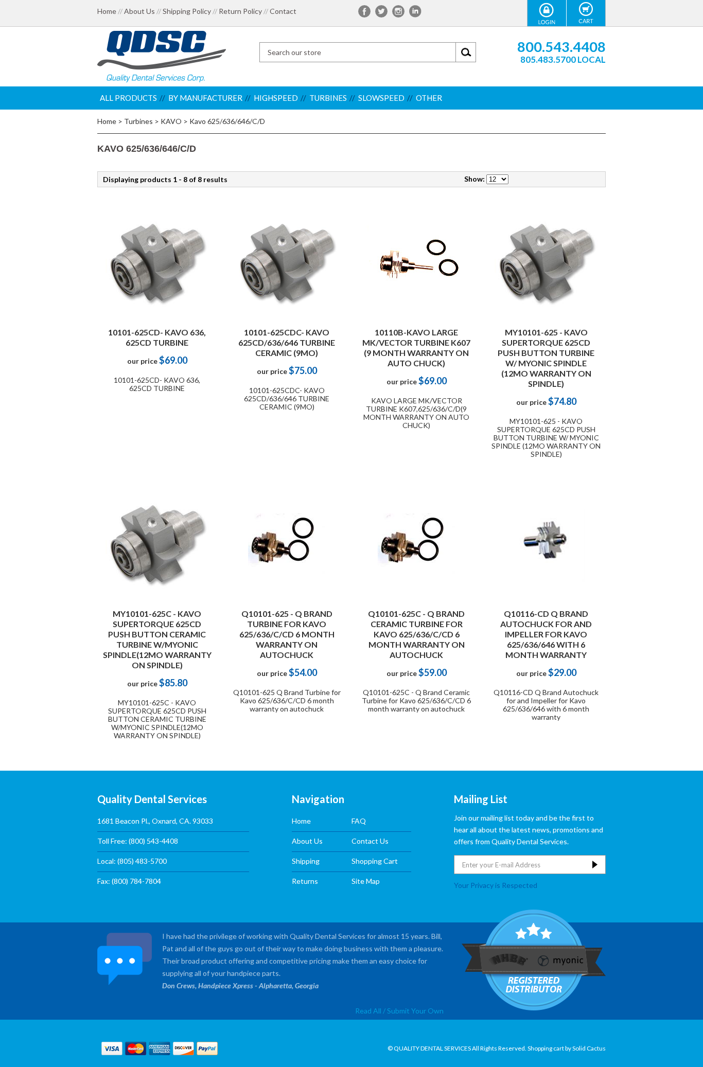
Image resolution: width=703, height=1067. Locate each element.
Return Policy (240, 11)
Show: (474, 178)
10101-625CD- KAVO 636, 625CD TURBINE (157, 337)
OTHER (429, 97)
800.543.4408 (561, 46)
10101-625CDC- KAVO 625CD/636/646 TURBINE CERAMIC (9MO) (286, 342)
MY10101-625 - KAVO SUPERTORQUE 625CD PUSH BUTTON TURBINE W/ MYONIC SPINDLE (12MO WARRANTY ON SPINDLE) (546, 357)
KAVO (171, 121)
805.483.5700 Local (563, 59)
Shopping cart (546, 1048)
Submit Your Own (415, 1010)
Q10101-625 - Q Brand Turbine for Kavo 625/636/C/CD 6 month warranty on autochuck (287, 634)
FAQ (358, 820)
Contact (283, 11)
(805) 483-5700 (142, 861)
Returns (305, 881)
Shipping (306, 861)
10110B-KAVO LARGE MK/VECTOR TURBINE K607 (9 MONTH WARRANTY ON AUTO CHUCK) (416, 347)
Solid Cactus (589, 1048)
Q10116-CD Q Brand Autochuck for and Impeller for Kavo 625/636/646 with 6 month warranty (546, 634)
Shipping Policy (187, 11)
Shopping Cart (374, 861)
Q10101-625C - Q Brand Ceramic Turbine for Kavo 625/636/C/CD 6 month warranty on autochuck (416, 634)
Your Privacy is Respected (495, 885)
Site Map (365, 881)
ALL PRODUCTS (128, 97)
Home (106, 11)
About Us (139, 11)
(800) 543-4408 (153, 841)
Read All (368, 1010)
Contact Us (370, 841)
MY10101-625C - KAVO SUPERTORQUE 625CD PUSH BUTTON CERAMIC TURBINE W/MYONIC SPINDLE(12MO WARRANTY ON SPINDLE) (157, 639)
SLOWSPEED (381, 97)
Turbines (328, 97)
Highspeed (276, 97)
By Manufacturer (205, 97)
